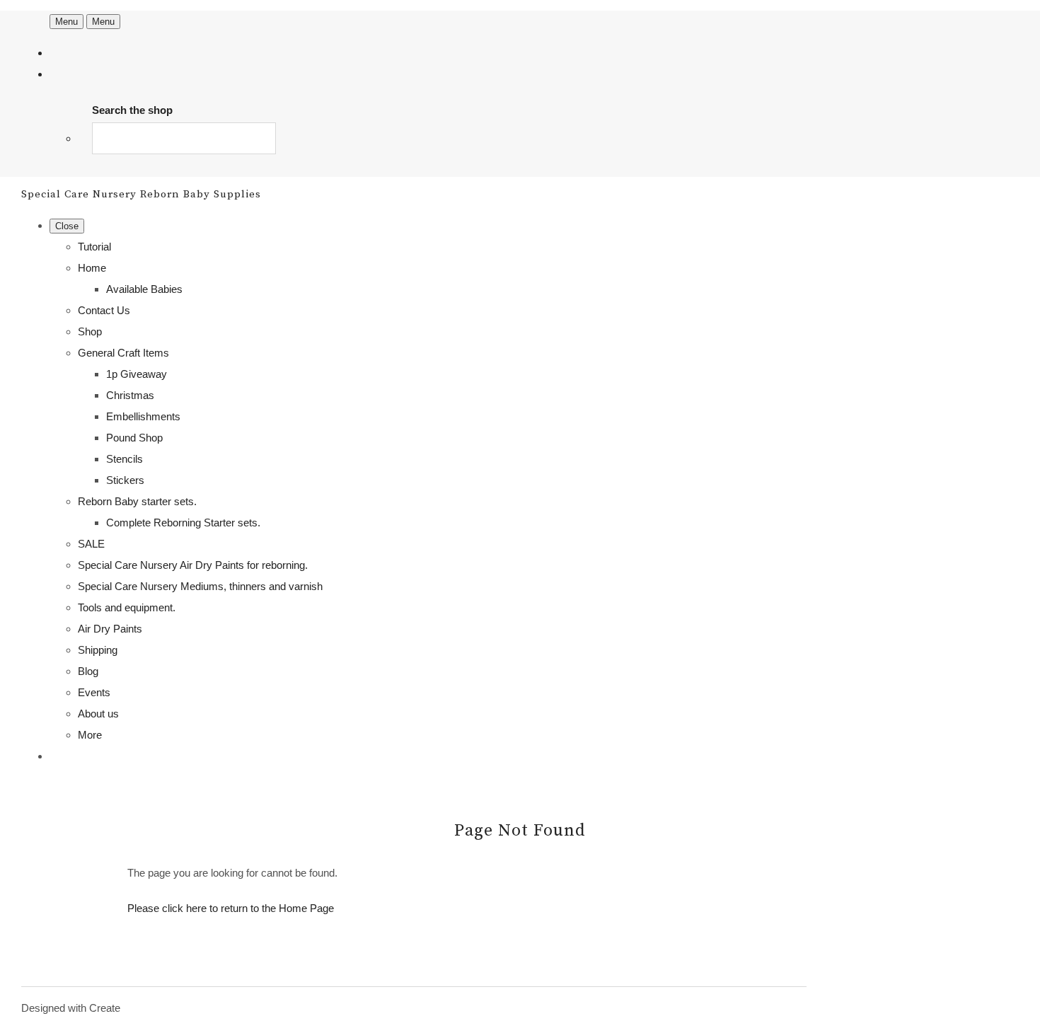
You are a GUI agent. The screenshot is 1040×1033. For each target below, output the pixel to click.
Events (94, 692)
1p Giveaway (136, 374)
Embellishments (143, 416)
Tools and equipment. (126, 607)
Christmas (130, 395)
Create (104, 1008)
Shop (90, 331)
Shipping (97, 650)
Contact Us (104, 310)
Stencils (124, 459)
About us (98, 714)
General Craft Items (123, 353)
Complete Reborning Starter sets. (183, 522)
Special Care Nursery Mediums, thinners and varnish (200, 586)
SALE (91, 544)
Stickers (125, 480)
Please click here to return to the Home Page (230, 908)
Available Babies (144, 289)
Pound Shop (134, 438)
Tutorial (94, 247)
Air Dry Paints (110, 629)
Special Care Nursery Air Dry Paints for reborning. (193, 565)
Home (92, 268)
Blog (88, 671)
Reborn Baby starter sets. (137, 501)
